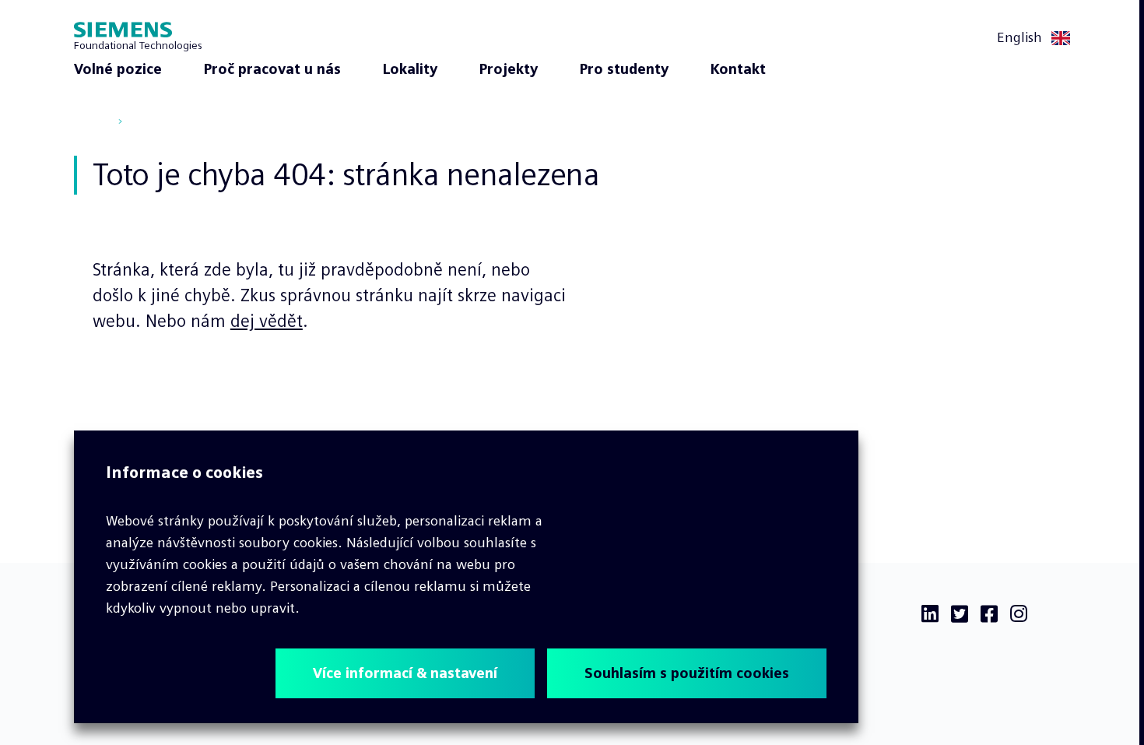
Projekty (508, 69)
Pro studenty (624, 69)
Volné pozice (118, 69)
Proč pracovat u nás (272, 69)
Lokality (410, 69)
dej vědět (266, 321)
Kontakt (738, 69)
